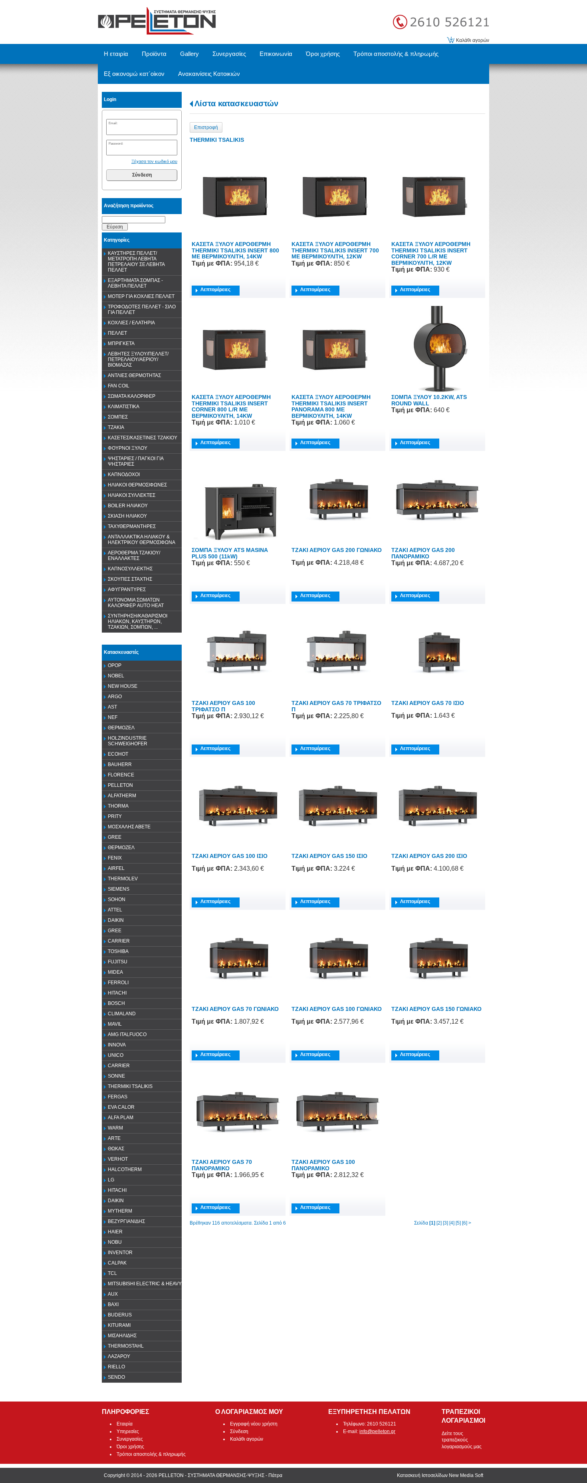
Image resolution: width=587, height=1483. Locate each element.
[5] (458, 1223)
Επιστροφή (206, 127)
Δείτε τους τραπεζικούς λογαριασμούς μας (462, 1440)
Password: (116, 143)
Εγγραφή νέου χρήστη (254, 1424)
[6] (464, 1223)
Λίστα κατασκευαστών (236, 103)
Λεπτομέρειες (215, 289)
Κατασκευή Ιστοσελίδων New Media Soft (440, 1475)
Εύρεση (115, 227)
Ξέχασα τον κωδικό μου (154, 161)
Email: (113, 123)
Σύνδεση (142, 175)
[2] (439, 1223)
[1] (432, 1223)
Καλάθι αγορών (472, 40)
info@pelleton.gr (377, 1431)
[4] (451, 1223)
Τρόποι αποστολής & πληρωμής (151, 1454)
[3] (445, 1223)
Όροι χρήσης (130, 1446)
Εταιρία (125, 1424)
